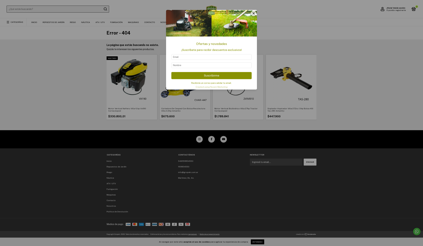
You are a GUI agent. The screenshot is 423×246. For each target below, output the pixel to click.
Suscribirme (211, 75)
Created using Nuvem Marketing (212, 87)
